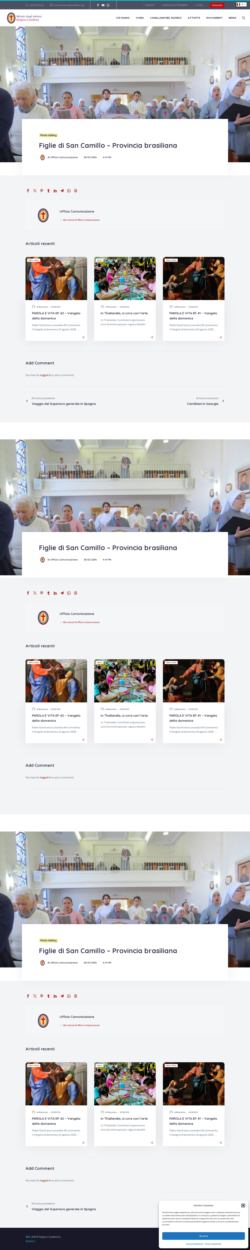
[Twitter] (35, 190)
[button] (243, 1205)
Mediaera (30, 1241)
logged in (45, 375)
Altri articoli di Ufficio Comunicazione (81, 219)
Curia (140, 17)
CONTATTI (149, 5)
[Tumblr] (48, 190)
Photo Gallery (48, 135)
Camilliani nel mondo (166, 17)
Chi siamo (123, 17)
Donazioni (217, 5)
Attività (194, 17)
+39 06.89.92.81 (36, 5)
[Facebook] (98, 5)
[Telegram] (62, 190)
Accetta (203, 1236)
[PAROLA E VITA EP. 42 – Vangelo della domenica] (56, 278)
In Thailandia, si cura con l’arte (124, 313)
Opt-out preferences (194, 1243)
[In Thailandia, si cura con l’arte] (125, 278)
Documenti (214, 17)
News (232, 17)
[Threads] (75, 190)
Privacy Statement (213, 1243)
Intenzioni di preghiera (175, 5)
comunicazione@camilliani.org (69, 5)
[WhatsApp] (108, 5)
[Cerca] (243, 18)
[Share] (83, 337)
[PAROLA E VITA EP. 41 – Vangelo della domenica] (193, 278)
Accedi (199, 5)
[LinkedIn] (55, 190)
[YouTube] (103, 5)
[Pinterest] (41, 190)
